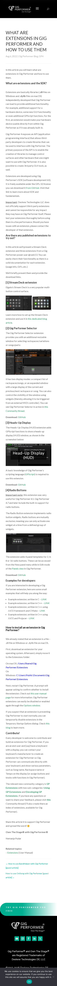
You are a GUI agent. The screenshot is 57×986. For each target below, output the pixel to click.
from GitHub (32, 187)
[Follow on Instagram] (22, 938)
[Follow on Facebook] (28, 938)
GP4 (41, 56)
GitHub (22, 417)
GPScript (29, 474)
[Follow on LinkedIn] (34, 938)
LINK (44, 599)
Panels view (18, 568)
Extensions (12, 852)
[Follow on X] (40, 938)
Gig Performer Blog (28, 56)
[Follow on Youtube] (16, 938)
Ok (29, 981)
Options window (32, 705)
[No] (53, 976)
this (49, 799)
